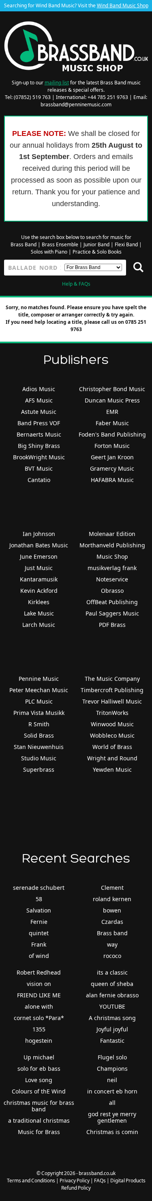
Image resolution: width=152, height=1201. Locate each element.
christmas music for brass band (39, 1106)
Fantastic (112, 1040)
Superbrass (38, 769)
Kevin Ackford (39, 590)
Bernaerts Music (39, 434)
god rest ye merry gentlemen (112, 1117)
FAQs (100, 1180)
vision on (39, 984)
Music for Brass (39, 1132)
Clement (112, 887)
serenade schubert (38, 887)
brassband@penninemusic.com (76, 104)
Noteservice (112, 579)
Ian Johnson (39, 534)
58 (39, 899)
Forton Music (112, 446)
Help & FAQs (76, 283)
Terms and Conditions (31, 1180)
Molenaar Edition (112, 534)
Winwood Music (112, 724)
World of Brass (112, 747)
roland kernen (112, 899)
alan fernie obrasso (112, 995)
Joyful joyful (112, 1029)
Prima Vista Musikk (38, 713)
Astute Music (38, 411)
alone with (39, 1006)
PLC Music (39, 701)
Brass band (112, 933)
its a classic (112, 972)
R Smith (38, 724)
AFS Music (39, 400)
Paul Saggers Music (112, 613)
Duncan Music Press (112, 400)
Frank (38, 944)
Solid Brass (39, 735)
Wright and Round (112, 758)
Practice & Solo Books (97, 251)
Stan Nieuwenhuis (39, 747)
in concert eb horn (112, 1091)
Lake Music (39, 613)
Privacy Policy (75, 1180)
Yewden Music (112, 769)
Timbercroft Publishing (112, 690)
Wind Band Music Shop (122, 5)
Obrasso (112, 590)
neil (112, 1080)
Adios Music (38, 389)
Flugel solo (112, 1057)
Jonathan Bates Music (38, 545)
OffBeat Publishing (112, 602)
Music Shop (112, 556)
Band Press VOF (38, 423)
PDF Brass (112, 624)
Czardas (112, 922)
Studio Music (38, 758)
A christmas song (112, 1018)
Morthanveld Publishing (112, 545)
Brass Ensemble (60, 244)
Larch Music (38, 624)
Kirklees (38, 602)
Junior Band (96, 244)
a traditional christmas (39, 1120)
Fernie (38, 922)
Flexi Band (126, 244)
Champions (112, 1068)
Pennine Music (39, 678)
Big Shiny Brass (39, 446)
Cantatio (39, 480)
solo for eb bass (38, 1068)
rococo (112, 956)
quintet (39, 933)
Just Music (39, 568)
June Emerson (39, 556)
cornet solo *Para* (39, 1018)
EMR (112, 411)
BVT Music (39, 468)
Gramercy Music (112, 468)
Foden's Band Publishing (112, 434)
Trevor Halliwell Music (112, 701)
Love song (38, 1080)
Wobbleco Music (112, 735)
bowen (112, 910)
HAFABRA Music (112, 480)
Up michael (39, 1057)
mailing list (57, 82)
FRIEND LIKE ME (39, 995)
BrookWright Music (39, 457)
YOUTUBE (112, 1006)
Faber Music (112, 423)
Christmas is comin (112, 1132)
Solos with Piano (49, 251)
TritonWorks (112, 713)
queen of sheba (112, 984)
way (112, 944)
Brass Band (23, 244)
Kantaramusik (39, 579)
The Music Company (112, 678)
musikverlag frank (112, 568)
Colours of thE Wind (39, 1091)
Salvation (38, 910)
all (112, 1102)
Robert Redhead (39, 972)
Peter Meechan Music (38, 690)
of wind (39, 956)
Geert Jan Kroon (112, 457)
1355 (38, 1029)
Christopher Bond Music (112, 389)
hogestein (38, 1040)
